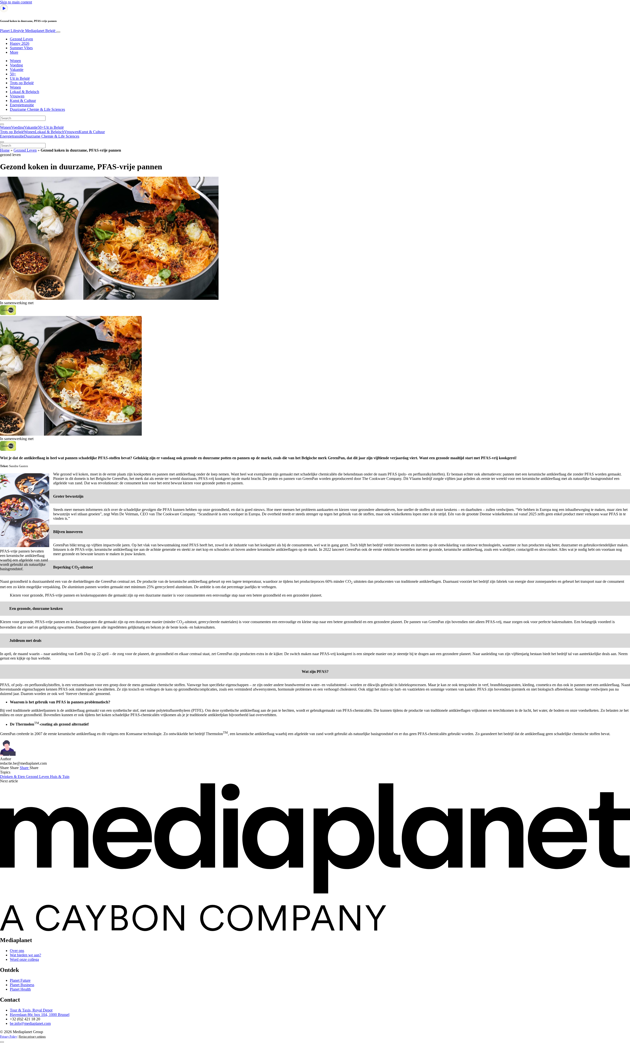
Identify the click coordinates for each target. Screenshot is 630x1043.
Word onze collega (24, 959)
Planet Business (22, 985)
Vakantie (16, 69)
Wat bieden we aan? (25, 955)
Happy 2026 (19, 43)
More (14, 52)
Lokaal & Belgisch (24, 92)
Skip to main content (16, 2)
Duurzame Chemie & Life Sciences (37, 109)
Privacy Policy (8, 1036)
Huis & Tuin (59, 776)
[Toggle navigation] (58, 32)
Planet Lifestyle (27, 31)
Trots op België (22, 83)
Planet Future (20, 980)
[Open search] (2, 124)
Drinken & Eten (13, 776)
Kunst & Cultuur (23, 100)
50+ (13, 74)
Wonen (15, 61)
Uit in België (20, 78)
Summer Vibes (21, 48)
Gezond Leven (21, 39)
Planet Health (20, 989)
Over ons (17, 950)
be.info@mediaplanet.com (30, 1023)
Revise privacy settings (32, 1036)
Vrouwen (17, 96)
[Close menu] (2, 142)
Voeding (16, 65)
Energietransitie (22, 105)
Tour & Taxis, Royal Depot (31, 1010)
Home (5, 150)
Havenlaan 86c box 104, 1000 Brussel (39, 1014)
